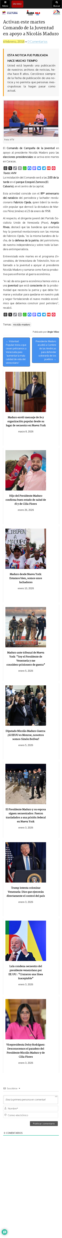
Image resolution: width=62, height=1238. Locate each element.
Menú (5, 5)
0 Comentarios (37, 41)
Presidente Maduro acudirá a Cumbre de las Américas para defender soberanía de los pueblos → (46, 350)
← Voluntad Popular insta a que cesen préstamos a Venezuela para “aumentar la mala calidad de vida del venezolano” (16, 352)
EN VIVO (17, 4)
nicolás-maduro (21, 324)
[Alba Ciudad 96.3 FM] (31, 13)
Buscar (56, 5)
